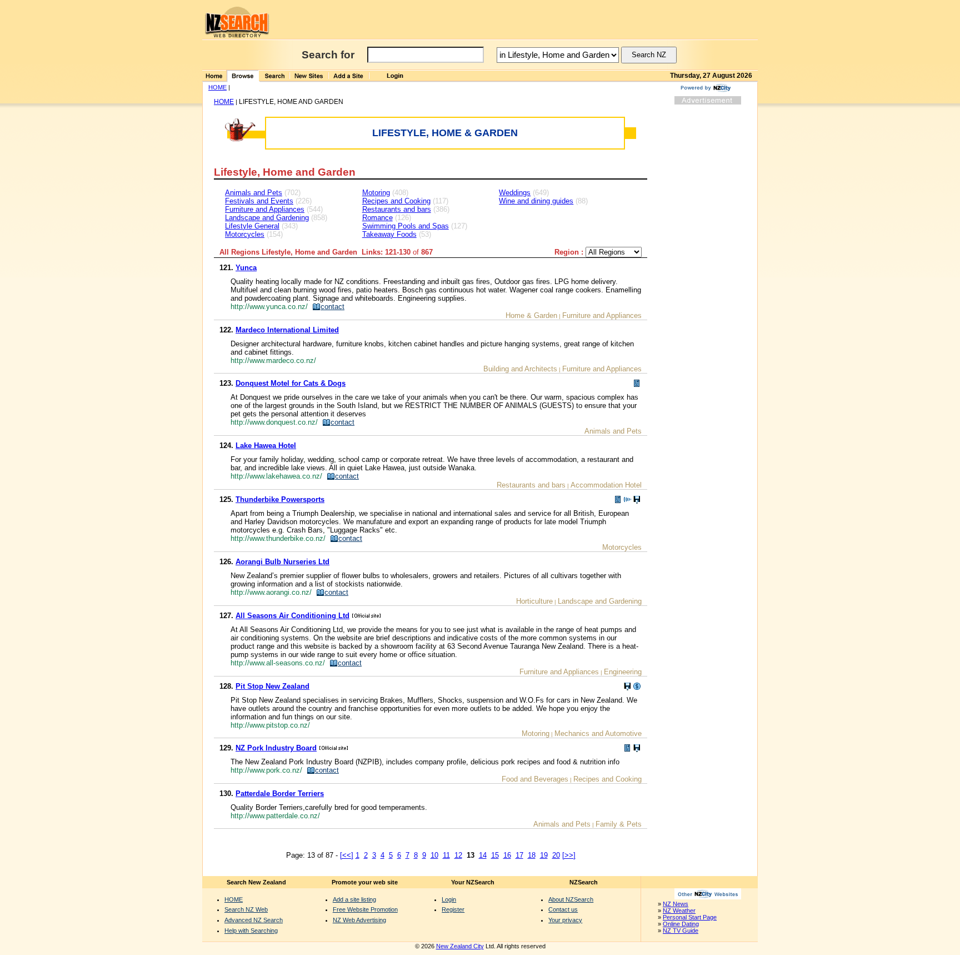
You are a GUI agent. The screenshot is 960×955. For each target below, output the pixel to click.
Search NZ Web (246, 909)
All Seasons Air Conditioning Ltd (292, 615)
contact (332, 306)
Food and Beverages (535, 779)
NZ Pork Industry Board (276, 748)
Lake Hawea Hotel (266, 445)
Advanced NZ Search (253, 920)
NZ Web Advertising (359, 920)
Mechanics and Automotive (598, 733)
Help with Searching (251, 930)
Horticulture (534, 601)
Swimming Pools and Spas (405, 226)
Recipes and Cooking (396, 201)
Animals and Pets (253, 192)
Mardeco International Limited (287, 330)
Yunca (246, 267)
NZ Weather (679, 910)
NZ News (675, 904)
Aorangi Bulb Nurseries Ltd (282, 562)
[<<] (346, 855)
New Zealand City (460, 946)
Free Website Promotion (365, 909)
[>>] (569, 855)
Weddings (515, 192)
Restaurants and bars (396, 209)
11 (446, 855)
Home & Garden (531, 315)
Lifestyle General (252, 226)
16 (507, 855)
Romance (377, 217)
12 (458, 855)
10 (434, 855)
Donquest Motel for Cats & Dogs (291, 383)
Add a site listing (354, 899)
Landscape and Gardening (267, 217)
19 (544, 855)
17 (519, 855)
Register (453, 909)
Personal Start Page (690, 917)
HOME (217, 87)
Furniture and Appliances (264, 209)
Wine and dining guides (536, 201)
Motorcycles (244, 234)
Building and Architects (520, 369)
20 (556, 855)
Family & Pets (619, 824)
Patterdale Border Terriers (280, 793)
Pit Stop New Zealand (272, 686)
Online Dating (681, 924)
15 (495, 855)
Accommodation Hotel (606, 485)
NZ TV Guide (680, 930)
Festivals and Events (259, 201)
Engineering (623, 672)
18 (532, 855)
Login (449, 899)
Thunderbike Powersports (280, 499)
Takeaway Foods (389, 234)
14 (483, 855)
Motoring (376, 192)
